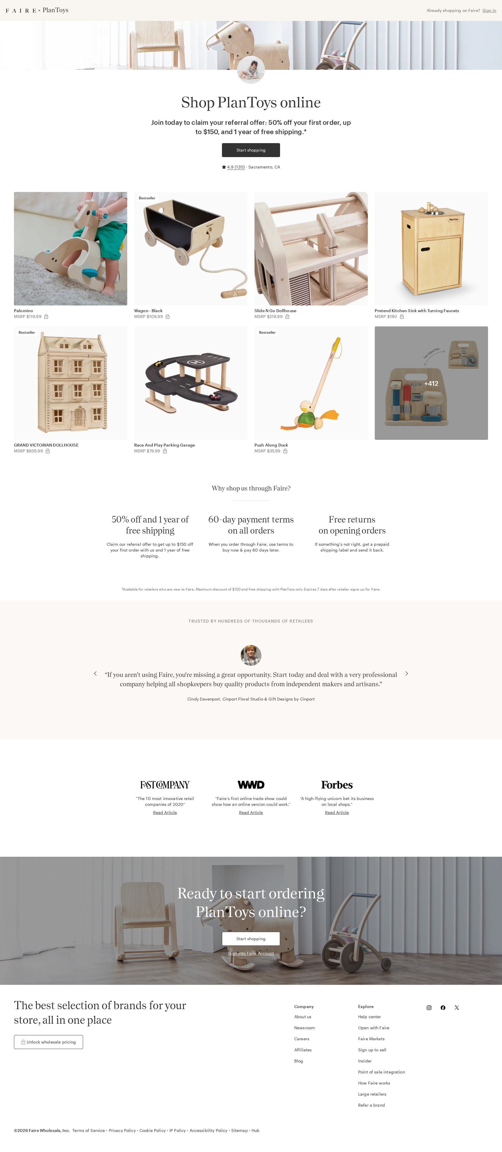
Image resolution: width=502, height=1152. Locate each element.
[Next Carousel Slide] (407, 673)
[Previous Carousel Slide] (95, 673)
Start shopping (251, 149)
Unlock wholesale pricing (51, 1041)
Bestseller (147, 198)
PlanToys (287, 589)
